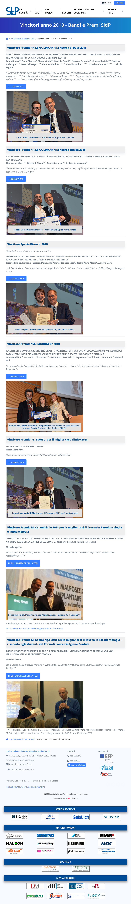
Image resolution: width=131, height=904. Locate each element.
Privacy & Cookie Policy (16, 781)
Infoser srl (74, 798)
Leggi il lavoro (15, 86)
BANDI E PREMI (112, 11)
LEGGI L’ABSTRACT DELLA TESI (23, 563)
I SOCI (37, 11)
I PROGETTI (66, 11)
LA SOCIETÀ (23, 11)
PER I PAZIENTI (49, 11)
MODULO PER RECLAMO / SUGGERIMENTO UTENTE (25, 787)
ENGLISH (107, 3)
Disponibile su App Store (20, 764)
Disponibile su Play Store (22, 769)
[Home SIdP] (12, 11)
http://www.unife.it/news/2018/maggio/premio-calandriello (34, 628)
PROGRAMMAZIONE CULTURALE (84, 11)
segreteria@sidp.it (78, 765)
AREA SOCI (119, 3)
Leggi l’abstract (16, 278)
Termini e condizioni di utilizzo (45, 781)
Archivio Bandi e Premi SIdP (22, 39)
